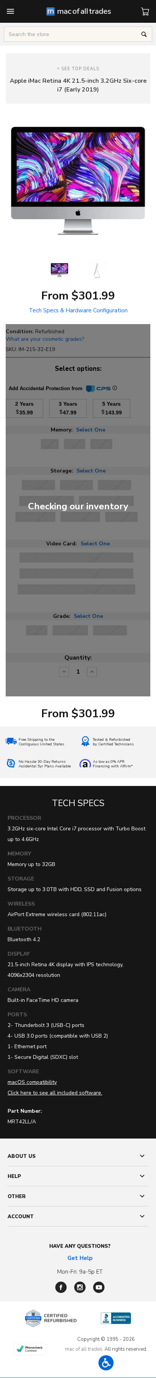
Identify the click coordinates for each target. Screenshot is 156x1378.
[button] (106, 1362)
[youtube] (99, 1287)
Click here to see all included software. (55, 1092)
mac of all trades (83, 1349)
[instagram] (80, 1287)
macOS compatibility (32, 1082)
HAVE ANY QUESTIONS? (80, 1246)
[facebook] (61, 1287)
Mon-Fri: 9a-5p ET (80, 1272)
